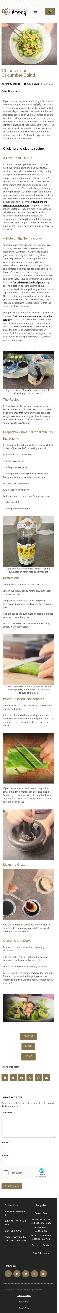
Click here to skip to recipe (23, 148)
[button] (35, 12)
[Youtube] (25, 1273)
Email (6, 1155)
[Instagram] (34, 1273)
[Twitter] (17, 1273)
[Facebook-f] (8, 1273)
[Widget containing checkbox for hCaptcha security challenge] (24, 1172)
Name (6, 1142)
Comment (8, 1112)
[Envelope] (43, 1273)
